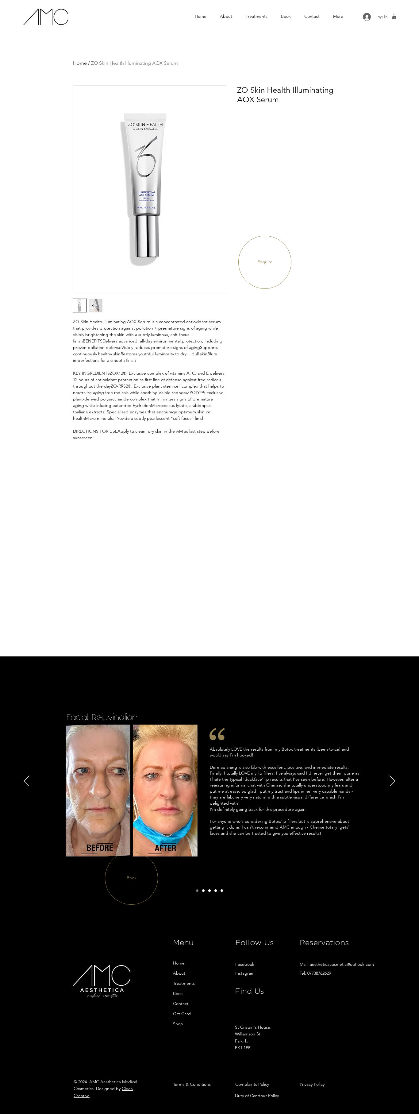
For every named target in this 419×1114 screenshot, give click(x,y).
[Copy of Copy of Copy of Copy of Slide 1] (215, 890)
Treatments (184, 983)
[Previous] (26, 781)
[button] (394, 16)
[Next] (392, 781)
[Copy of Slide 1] (197, 890)
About (179, 973)
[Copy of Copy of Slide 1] (203, 890)
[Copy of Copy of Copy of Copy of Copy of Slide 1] (222, 890)
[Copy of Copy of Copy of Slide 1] (209, 890)
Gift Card (182, 1013)
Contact (180, 1003)
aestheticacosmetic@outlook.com (342, 964)
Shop (178, 1024)
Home (80, 63)
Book (178, 993)
